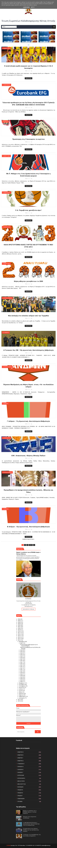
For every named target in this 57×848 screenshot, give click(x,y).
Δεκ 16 (22, 663)
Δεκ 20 (22, 657)
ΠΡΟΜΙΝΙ (20, 801)
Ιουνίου (21, 690)
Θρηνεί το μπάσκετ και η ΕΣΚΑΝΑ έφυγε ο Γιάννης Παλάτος (30, 812)
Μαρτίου (21, 695)
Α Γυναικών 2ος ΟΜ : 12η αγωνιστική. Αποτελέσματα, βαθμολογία (28, 350)
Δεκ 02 (22, 680)
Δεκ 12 (22, 668)
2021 (19, 626)
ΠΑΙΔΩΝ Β (20, 792)
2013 (19, 638)
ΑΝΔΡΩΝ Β (6, 509)
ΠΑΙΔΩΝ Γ (20, 795)
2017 (19, 632)
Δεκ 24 (22, 651)
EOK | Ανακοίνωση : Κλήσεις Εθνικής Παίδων (28, 456)
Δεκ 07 (22, 674)
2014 (19, 637)
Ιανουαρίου (22, 698)
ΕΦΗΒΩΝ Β (20, 769)
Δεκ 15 (22, 665)
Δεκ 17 (22, 662)
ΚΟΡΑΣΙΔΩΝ (21, 775)
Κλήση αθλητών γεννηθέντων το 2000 (28, 281)
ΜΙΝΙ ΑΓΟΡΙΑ (21, 781)
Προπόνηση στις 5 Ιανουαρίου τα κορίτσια (28, 139)
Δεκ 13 (22, 666)
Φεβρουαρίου (22, 696)
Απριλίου (21, 693)
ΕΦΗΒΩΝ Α (20, 766)
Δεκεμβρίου (22, 641)
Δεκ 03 (22, 678)
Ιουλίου (21, 689)
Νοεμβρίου (21, 683)
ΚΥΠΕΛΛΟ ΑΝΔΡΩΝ (8, 298)
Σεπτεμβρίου (22, 686)
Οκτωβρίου (22, 684)
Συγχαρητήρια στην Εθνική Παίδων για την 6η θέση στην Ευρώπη (31, 830)
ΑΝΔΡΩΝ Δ (20, 760)
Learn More (26, 7)
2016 (19, 634)
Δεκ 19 (22, 659)
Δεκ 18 (22, 660)
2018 (19, 631)
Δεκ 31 (22, 643)
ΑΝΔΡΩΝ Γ (6, 403)
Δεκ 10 (22, 671)
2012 (19, 640)
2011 (19, 699)
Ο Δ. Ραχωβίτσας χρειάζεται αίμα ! (28, 210)
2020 (19, 628)
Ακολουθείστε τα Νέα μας (28, 609)
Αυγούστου (22, 687)
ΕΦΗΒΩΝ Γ (20, 772)
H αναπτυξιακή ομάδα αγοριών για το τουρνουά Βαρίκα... (29, 645)
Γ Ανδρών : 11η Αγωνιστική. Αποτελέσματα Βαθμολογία (28, 421)
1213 (31, 545)
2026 (19, 619)
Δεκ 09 (22, 672)
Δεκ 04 (22, 677)
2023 (19, 623)
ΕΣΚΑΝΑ (9, 845)
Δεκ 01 (22, 681)
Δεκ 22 (22, 654)
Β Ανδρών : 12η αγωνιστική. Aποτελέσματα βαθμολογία (28, 527)
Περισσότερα (28, 78)
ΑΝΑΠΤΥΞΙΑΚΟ (7, 48)
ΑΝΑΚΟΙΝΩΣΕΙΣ (7, 84)
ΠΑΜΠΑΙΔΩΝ (21, 798)
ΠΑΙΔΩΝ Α (20, 789)
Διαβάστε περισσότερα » (28, 539)
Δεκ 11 (22, 669)
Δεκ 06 (22, 675)
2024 (19, 622)
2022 (19, 625)
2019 (19, 629)
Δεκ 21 (22, 656)
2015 (19, 635)
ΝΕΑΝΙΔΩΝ (20, 787)
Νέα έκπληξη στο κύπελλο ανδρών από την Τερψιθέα (28, 316)
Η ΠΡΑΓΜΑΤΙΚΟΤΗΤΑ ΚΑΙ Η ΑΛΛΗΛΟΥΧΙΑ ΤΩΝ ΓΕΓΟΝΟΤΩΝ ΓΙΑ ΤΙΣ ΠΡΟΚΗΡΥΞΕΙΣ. (31, 824)
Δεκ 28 (22, 650)
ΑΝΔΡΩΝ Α (20, 752)
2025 (19, 620)
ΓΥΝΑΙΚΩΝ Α (6, 332)
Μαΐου (20, 692)
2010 (19, 701)
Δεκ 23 (22, 653)
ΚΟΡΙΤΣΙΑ (6, 121)
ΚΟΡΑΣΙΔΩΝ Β (21, 778)
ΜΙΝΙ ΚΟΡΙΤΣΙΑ (22, 784)
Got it (33, 7)
